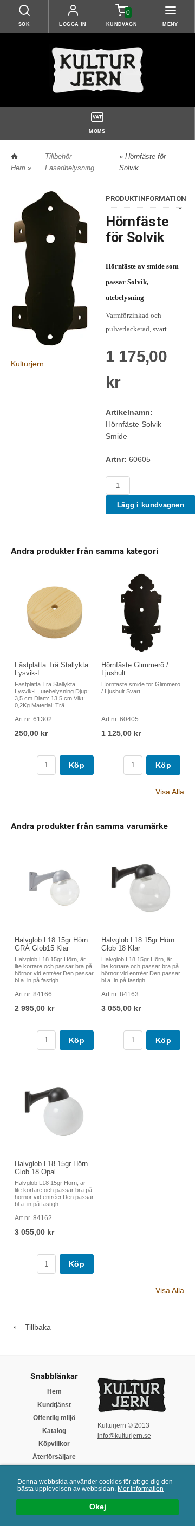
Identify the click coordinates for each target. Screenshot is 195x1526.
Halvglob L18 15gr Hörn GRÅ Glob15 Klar (51, 944)
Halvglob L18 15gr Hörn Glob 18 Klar (137, 944)
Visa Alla (169, 791)
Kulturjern (27, 363)
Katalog (54, 1431)
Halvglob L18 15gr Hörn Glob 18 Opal (51, 1168)
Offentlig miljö (54, 1418)
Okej (97, 1507)
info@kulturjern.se (124, 1436)
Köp (76, 765)
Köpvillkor (54, 1444)
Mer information (141, 1488)
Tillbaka (34, 1327)
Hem (18, 168)
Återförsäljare (54, 1457)
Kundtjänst (54, 1405)
